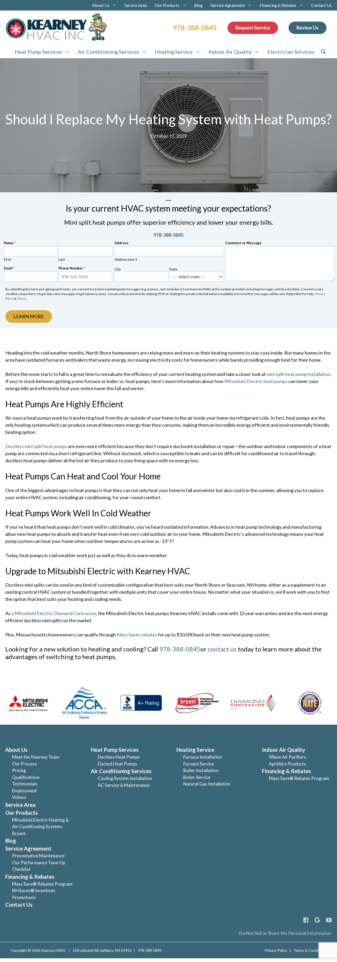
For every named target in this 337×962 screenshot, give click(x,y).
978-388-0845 (195, 27)
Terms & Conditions (310, 950)
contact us (222, 649)
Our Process (24, 764)
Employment (24, 790)
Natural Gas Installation (206, 784)
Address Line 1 (126, 259)
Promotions (24, 897)
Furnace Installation (202, 757)
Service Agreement (228, 5)
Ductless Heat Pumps (119, 757)
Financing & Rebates (278, 5)
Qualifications (26, 777)
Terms (21, 299)
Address (121, 243)
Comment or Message (243, 243)
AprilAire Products (287, 764)
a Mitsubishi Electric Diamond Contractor (53, 613)
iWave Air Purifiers (287, 757)
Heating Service (174, 51)
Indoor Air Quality (230, 51)
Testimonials (24, 784)
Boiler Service (196, 777)
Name (10, 243)
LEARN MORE (28, 316)
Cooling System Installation (125, 778)
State (173, 269)
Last (61, 259)
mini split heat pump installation (298, 374)
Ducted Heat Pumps (117, 764)
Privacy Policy (276, 950)
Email (9, 268)
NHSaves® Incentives (33, 890)
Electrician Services (290, 51)
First (7, 259)
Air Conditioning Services (108, 51)
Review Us (307, 28)
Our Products (167, 5)
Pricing (19, 770)
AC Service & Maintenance (124, 785)
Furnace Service (198, 764)
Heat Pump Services (38, 51)
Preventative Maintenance (38, 855)
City (118, 269)
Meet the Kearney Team (36, 757)
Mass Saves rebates (137, 634)
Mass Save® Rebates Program (42, 884)
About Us (101, 5)
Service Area (135, 5)
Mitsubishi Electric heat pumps (256, 381)
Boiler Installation (200, 770)
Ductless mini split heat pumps (36, 446)
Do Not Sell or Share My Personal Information (285, 933)
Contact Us (321, 5)
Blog (198, 5)
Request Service (252, 28)
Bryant (19, 833)
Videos (19, 797)
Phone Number (71, 268)
